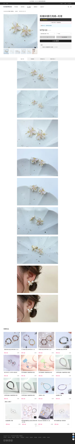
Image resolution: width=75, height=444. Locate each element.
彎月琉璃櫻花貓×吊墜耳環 (60, 420)
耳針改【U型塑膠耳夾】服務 (47, 47)
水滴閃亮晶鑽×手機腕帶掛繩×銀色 (28, 395)
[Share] (73, 437)
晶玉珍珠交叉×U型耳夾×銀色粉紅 (10, 372)
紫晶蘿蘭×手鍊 (59, 395)
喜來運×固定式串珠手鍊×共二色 (45, 349)
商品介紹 (22, 59)
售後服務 (35, 437)
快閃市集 (9, 437)
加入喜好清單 (64, 37)
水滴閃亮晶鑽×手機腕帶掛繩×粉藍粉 (63, 372)
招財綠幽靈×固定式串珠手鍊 (61, 349)
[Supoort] (73, 434)
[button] (5, 31)
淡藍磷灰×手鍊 (41, 395)
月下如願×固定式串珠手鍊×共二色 (28, 349)
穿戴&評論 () (52, 59)
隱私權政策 (22, 437)
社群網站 (48, 437)
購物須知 (17, 437)
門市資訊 (5, 437)
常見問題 (44, 437)
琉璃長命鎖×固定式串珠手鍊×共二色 (11, 349)
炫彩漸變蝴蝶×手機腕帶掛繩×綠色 (45, 372)
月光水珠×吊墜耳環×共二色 (44, 420)
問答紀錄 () (42, 59)
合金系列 (16, 11)
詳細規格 (32, 59)
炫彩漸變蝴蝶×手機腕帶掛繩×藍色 (28, 372)
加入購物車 (56, 41)
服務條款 (13, 437)
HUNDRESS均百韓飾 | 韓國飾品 (9, 11)
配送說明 (31, 437)
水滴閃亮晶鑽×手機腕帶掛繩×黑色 (10, 395)
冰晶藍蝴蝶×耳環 (9, 420)
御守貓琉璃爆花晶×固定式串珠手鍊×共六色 (29, 421)
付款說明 (27, 437)
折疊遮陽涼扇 (45, 19)
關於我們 (39, 437)
